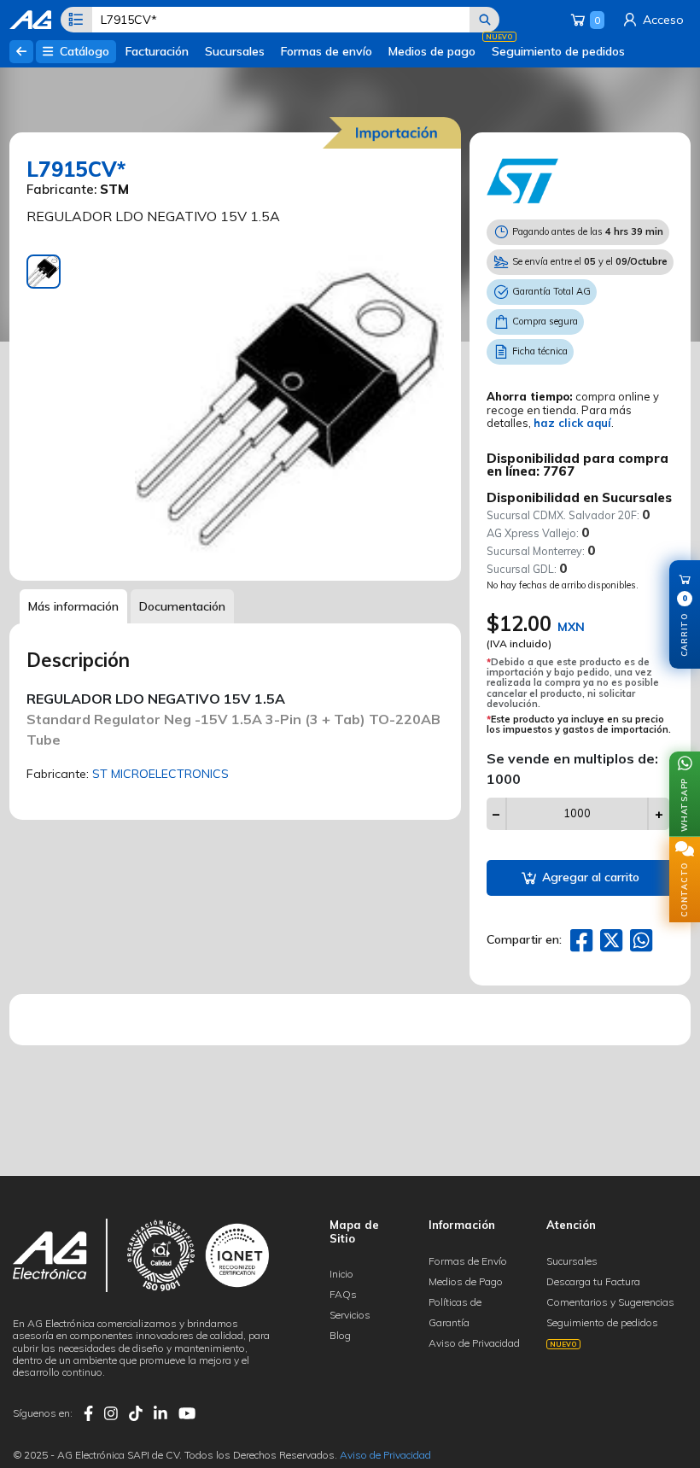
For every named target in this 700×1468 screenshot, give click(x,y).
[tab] (43, 271)
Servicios (350, 1314)
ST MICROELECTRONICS (160, 773)
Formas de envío (326, 51)
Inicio (341, 1273)
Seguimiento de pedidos (558, 51)
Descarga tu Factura (593, 1281)
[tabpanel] (289, 409)
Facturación (157, 51)
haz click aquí (572, 423)
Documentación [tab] (182, 606)
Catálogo (82, 51)
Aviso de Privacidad (474, 1342)
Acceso (661, 19)
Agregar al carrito (589, 877)
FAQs (343, 1294)
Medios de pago (431, 51)
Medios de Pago (466, 1281)
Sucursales (235, 51)
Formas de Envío (468, 1261)
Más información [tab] (73, 606)
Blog (340, 1335)
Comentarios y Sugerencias (610, 1301)
